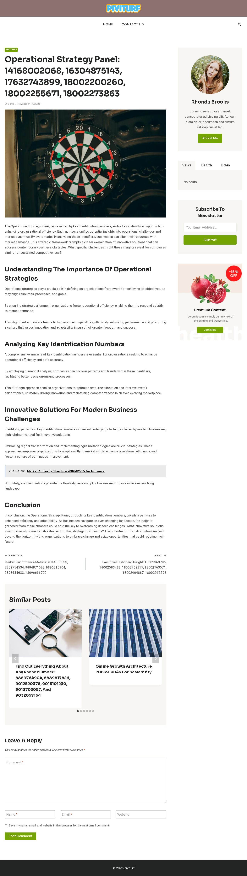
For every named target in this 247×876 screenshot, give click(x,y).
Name (11, 815)
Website (123, 815)
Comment (14, 762)
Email (67, 815)
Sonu (11, 104)
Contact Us (133, 24)
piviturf (11, 49)
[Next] (155, 658)
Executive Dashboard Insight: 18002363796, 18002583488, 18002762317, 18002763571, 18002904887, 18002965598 (132, 564)
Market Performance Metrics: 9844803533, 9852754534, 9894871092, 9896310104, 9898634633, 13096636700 (36, 564)
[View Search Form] (239, 24)
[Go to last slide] (15, 658)
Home (108, 24)
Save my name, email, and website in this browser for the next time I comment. (59, 826)
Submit (210, 240)
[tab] (78, 711)
